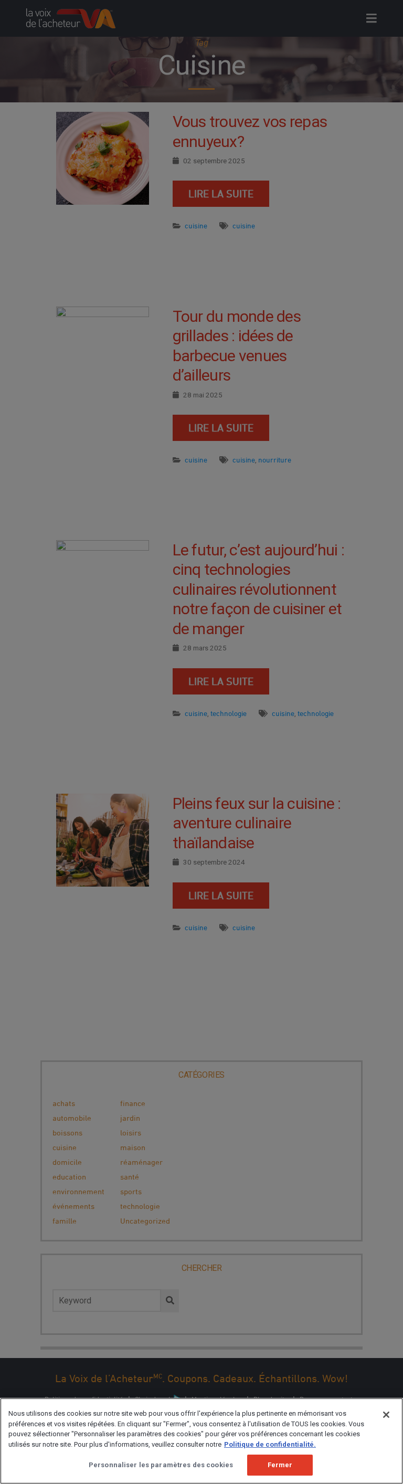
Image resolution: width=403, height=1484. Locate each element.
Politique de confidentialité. (270, 1444)
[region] (201, 1441)
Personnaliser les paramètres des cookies (161, 1465)
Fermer (280, 1465)
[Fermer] (386, 1414)
